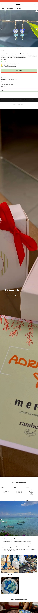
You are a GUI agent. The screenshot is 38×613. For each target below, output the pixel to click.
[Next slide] (36, 29)
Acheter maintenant (19, 73)
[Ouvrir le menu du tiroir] (1, 4)
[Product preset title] (6, 492)
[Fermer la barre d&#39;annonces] (36, 1)
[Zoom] (36, 11)
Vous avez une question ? (5, 93)
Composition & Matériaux (5, 90)
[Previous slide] (1, 29)
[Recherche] (34, 4)
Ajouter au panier (19, 70)
